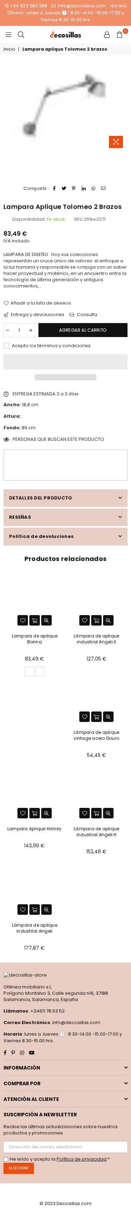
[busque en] (21, 34)
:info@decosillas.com (75, 1022)
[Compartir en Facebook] (54, 188)
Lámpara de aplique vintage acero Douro (96, 735)
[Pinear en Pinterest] (74, 188)
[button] (65, 362)
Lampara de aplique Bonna (34, 639)
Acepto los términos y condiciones (50, 346)
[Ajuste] (107, 34)
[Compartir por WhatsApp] (93, 188)
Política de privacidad (82, 1159)
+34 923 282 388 (28, 5)
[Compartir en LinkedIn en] (83, 188)
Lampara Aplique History (34, 829)
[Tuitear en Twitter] (64, 188)
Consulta (86, 315)
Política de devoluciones (41, 536)
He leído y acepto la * (60, 1159)
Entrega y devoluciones (37, 315)
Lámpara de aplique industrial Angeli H (96, 832)
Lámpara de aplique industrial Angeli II (96, 639)
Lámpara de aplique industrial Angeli (34, 928)
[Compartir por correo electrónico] (103, 188)
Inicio (9, 49)
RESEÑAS (20, 517)
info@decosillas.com (81, 5)
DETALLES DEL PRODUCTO (40, 498)
